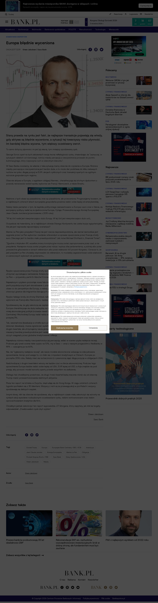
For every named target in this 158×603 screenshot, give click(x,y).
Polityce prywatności (80, 287)
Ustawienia (93, 328)
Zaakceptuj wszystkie (64, 328)
